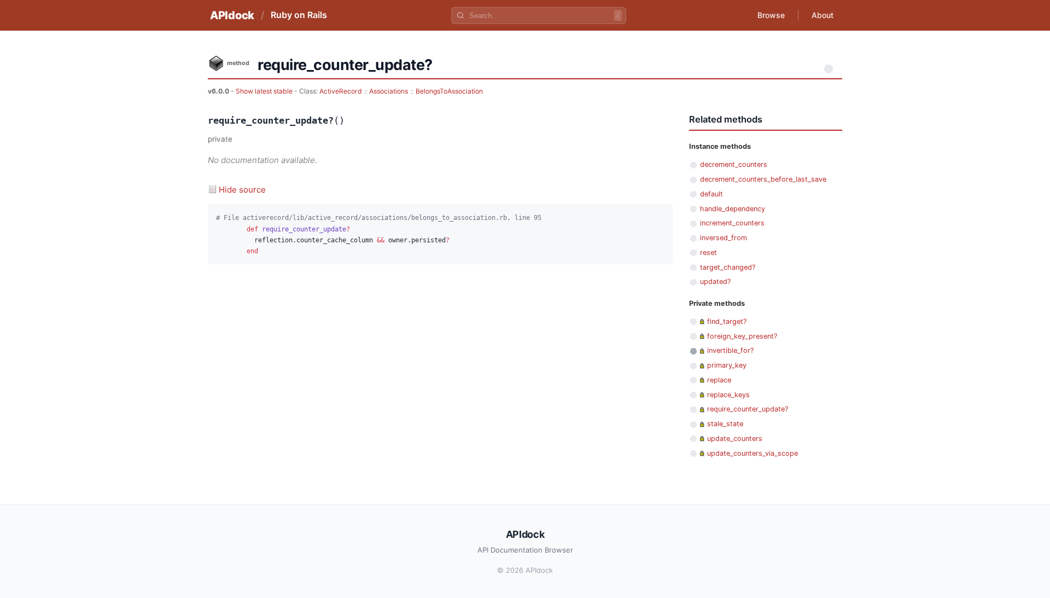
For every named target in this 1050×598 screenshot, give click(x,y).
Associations (388, 91)
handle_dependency (732, 209)
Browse (771, 15)
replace (719, 380)
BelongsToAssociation (449, 91)
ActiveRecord (340, 91)
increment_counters (732, 223)
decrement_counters (733, 164)
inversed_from (723, 238)
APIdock (232, 15)
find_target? (726, 321)
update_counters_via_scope (752, 453)
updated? (715, 281)
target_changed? (727, 267)
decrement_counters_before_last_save (763, 179)
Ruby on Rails (299, 14)
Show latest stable (265, 91)
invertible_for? (730, 350)
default (711, 194)
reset (708, 252)
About (822, 15)
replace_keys (728, 395)
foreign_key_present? (742, 336)
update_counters (734, 438)
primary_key (726, 365)
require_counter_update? (747, 409)
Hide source (242, 189)
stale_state (725, 424)
